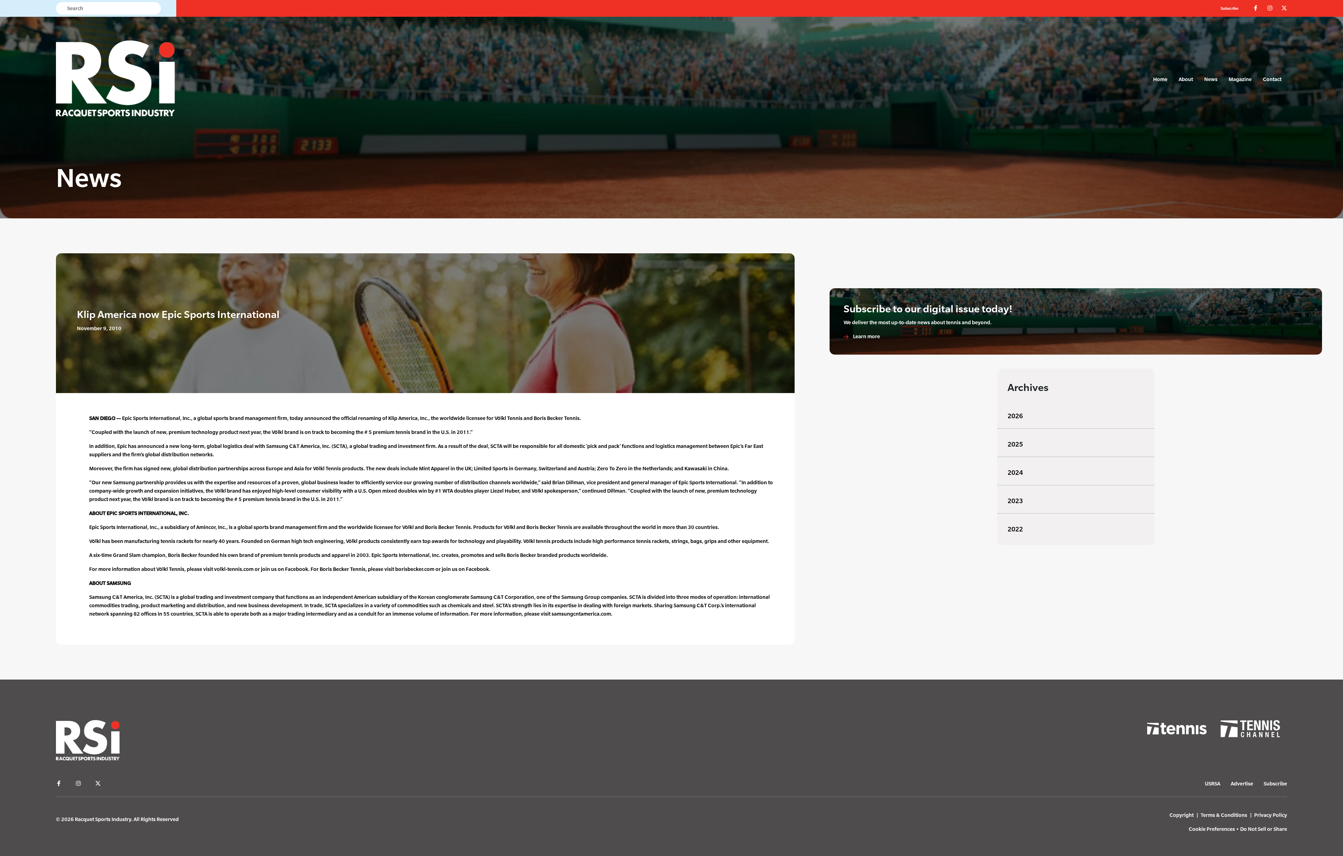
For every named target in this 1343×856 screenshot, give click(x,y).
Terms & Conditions (1224, 815)
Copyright (1182, 815)
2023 (1015, 501)
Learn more (866, 336)
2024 (1015, 472)
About (1186, 79)
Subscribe (1229, 8)
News (1210, 79)
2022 (1015, 529)
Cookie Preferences (1212, 829)
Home (1160, 79)
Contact (1272, 79)
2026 (1015, 416)
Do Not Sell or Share (1263, 829)
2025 (1015, 444)
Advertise (1242, 783)
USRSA (1212, 783)
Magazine (1240, 79)
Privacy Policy (1270, 815)
